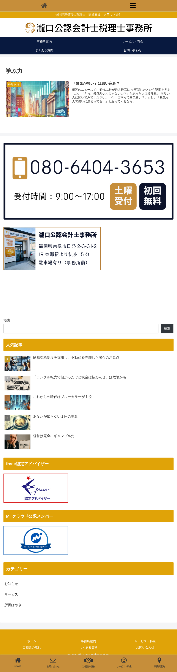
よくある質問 (88, 647)
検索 (6, 320)
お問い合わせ (145, 647)
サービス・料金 (145, 641)
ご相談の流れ (32, 647)
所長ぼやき (13, 605)
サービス (11, 594)
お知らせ (11, 584)
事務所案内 (88, 641)
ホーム (31, 641)
